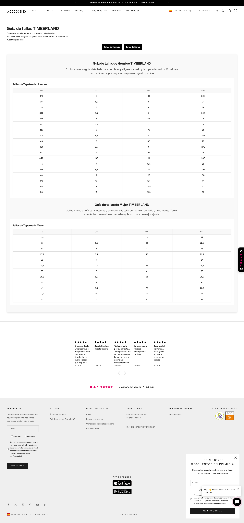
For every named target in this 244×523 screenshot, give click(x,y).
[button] (120, 373)
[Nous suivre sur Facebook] (8, 504)
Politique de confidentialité (215, 503)
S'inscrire (17, 466)
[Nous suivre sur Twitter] (15, 504)
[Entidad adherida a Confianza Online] (224, 416)
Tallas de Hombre (112, 47)
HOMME (50, 11)
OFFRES (116, 11)
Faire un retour (92, 428)
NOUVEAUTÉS (99, 11)
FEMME (36, 11)
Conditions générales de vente (100, 424)
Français (203, 11)
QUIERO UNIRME (212, 511)
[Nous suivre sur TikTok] (44, 504)
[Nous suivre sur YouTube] (37, 504)
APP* (151, 3)
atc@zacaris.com (133, 417)
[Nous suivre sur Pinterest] (30, 504)
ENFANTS (65, 11)
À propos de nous (58, 414)
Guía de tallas (175, 414)
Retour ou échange (95, 419)
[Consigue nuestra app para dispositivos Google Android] (122, 491)
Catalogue (133, 11)
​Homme (31, 436)
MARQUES (80, 11)
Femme (16, 436)
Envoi (88, 414)
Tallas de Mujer (133, 47)
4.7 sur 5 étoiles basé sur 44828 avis (135, 386)
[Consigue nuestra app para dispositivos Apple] (122, 483)
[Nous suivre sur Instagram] (22, 504)
